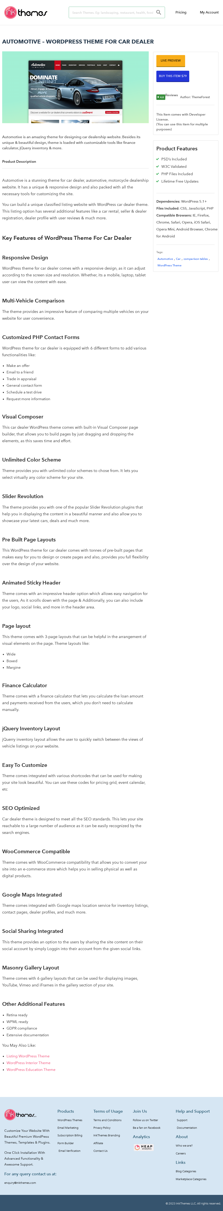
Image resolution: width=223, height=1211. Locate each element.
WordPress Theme (169, 265)
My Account (209, 12)
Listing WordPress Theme (28, 1056)
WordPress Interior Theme (29, 1063)
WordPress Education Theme (31, 1069)
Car (178, 258)
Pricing (181, 12)
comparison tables (196, 258)
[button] (170, 60)
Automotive (165, 258)
